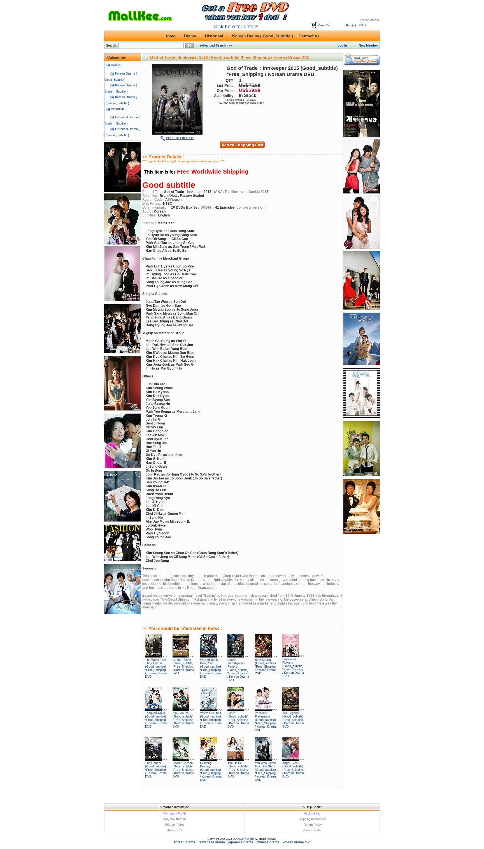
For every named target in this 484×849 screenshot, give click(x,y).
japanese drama (240, 842)
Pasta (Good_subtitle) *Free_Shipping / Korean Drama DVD (238, 719)
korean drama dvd (296, 842)
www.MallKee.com (243, 838)
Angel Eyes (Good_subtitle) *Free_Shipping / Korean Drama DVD (293, 769)
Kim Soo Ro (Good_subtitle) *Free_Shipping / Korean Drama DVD (183, 719)
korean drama (184, 842)
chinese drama (268, 842)
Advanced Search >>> (216, 45)
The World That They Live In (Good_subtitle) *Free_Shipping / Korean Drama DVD (156, 668)
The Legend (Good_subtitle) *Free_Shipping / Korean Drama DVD (293, 719)
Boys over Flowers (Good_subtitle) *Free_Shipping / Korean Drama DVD (293, 667)
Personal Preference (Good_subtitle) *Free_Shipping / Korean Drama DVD (265, 721)
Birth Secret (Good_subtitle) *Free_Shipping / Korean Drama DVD (265, 666)
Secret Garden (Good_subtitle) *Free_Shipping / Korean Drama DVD (183, 769)
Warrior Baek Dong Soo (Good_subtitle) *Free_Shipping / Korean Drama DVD (211, 668)
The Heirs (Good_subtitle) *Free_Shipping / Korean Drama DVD (238, 769)
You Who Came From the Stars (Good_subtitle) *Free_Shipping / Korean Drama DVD (265, 771)
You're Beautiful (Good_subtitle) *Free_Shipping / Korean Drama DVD (211, 719)
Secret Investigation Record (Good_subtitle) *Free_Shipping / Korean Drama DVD (238, 670)
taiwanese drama (212, 842)
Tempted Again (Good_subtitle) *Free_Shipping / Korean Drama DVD (156, 719)
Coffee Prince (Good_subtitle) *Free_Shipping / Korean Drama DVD (183, 666)
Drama (115, 65)
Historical (117, 108)
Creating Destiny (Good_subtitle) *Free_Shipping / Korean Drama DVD (211, 771)
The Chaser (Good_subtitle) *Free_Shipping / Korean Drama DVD (156, 769)
